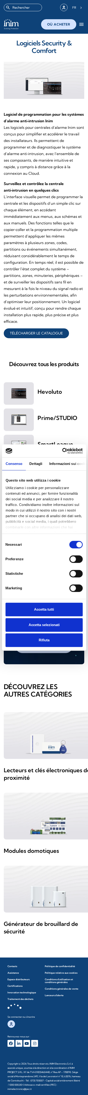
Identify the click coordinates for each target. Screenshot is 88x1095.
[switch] (76, 559)
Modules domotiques (31, 850)
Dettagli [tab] (35, 464)
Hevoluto (50, 391)
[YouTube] (26, 1043)
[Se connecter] (64, 7)
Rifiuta (44, 640)
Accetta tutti (44, 609)
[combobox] (23, 7)
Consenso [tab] (13, 464)
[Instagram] (34, 1043)
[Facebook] (11, 1043)
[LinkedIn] (18, 1043)
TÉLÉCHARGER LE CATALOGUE (36, 333)
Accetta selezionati (44, 625)
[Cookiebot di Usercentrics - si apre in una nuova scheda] (63, 451)
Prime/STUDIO (57, 417)
